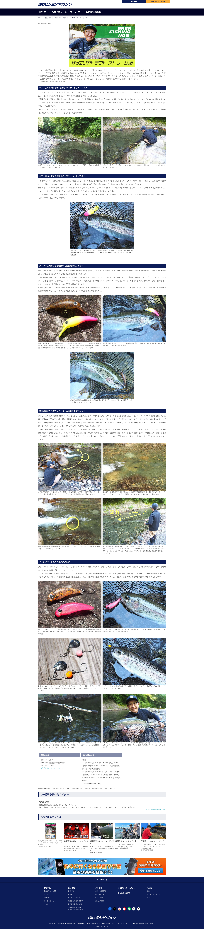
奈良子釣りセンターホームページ (51, 768)
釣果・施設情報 (100, 891)
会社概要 (52, 923)
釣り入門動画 (99, 901)
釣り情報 (98, 888)
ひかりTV (47, 904)
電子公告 (61, 923)
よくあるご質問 (124, 893)
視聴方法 (47, 888)
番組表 (70, 894)
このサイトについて (123, 923)
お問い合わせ (91, 923)
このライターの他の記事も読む (155, 809)
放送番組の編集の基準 (75, 901)
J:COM (46, 897)
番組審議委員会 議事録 (75, 904)
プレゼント (150, 897)
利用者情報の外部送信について (142, 923)
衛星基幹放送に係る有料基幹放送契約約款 (75, 909)
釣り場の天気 (99, 894)
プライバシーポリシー (106, 923)
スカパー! (47, 894)
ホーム (135, 1)
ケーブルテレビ (49, 901)
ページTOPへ (101, 880)
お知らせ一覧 (71, 923)
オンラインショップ (153, 894)
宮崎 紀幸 (62, 81)
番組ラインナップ (74, 897)
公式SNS (149, 891)
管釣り (65, 18)
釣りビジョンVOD (50, 891)
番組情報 (71, 888)
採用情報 (81, 923)
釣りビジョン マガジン (53, 18)
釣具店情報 (99, 897)
